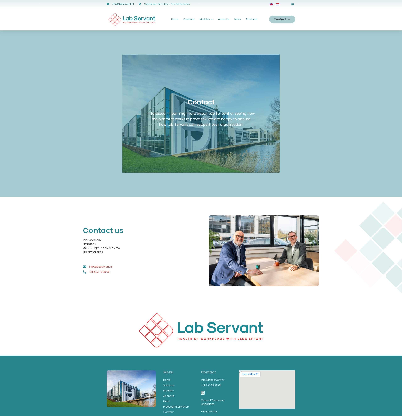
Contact (168, 412)
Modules (168, 390)
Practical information (176, 406)
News (166, 401)
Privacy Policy (209, 411)
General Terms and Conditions (212, 402)
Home (167, 380)
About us (168, 396)
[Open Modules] (212, 19)
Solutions (168, 385)
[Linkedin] (203, 393)
